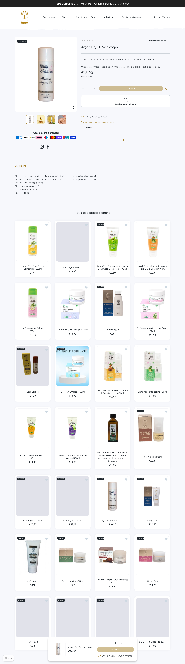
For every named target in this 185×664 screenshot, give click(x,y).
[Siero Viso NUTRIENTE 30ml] (152, 617)
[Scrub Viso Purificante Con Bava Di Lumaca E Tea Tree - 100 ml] (112, 242)
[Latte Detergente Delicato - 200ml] (32, 304)
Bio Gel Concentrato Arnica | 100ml (32, 457)
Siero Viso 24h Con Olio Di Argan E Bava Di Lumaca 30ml (112, 391)
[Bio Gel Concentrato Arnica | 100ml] (32, 428)
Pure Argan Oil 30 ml (72, 267)
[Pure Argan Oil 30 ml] (72, 242)
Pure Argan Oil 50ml (32, 520)
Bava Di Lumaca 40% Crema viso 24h (112, 581)
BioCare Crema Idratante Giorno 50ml (152, 329)
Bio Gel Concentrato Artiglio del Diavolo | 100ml (72, 457)
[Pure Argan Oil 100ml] (72, 496)
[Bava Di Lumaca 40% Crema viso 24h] (112, 555)
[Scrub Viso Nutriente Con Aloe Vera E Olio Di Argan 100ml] (152, 242)
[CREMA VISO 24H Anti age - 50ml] (72, 304)
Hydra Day (152, 581)
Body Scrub (152, 520)
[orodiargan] (24, 17)
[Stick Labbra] (32, 366)
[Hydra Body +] (112, 304)
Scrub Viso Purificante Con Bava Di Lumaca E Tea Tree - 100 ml (112, 267)
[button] (69, 74)
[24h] (72, 617)
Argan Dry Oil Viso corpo (80, 647)
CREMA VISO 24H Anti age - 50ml (72, 329)
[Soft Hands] (32, 555)
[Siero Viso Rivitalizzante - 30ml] (152, 366)
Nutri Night (33, 642)
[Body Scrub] (152, 496)
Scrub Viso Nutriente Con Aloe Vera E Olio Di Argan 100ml (152, 267)
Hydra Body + (112, 329)
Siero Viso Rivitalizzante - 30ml (152, 392)
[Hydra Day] (152, 555)
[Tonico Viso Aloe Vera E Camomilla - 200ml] (32, 242)
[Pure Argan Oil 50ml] (32, 496)
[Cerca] (153, 17)
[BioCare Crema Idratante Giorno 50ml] (152, 304)
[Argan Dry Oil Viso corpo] (112, 496)
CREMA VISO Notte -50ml (73, 392)
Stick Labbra (33, 392)
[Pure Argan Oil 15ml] (152, 428)
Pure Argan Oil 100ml (73, 520)
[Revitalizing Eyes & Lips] (112, 617)
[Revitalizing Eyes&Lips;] (72, 555)
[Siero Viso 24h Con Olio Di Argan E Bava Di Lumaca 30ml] (112, 366)
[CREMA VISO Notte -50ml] (72, 366)
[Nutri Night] (32, 617)
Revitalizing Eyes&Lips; (72, 581)
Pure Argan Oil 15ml (152, 456)
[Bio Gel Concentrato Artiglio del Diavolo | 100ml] (72, 428)
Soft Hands (32, 581)
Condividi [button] (88, 127)
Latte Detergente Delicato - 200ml (33, 329)
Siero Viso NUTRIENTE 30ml (152, 642)
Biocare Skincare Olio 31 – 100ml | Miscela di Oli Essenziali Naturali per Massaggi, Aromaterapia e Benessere (112, 456)
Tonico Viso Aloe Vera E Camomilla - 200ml (33, 267)
